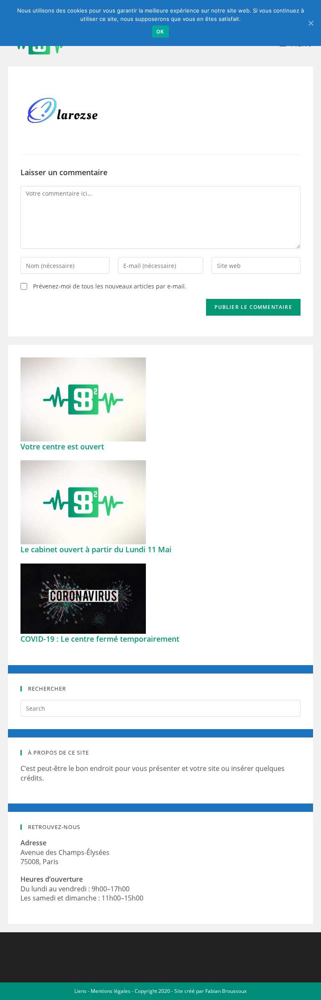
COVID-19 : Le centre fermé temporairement (99, 639)
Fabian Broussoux (226, 991)
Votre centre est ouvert (62, 446)
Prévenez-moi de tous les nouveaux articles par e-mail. (109, 286)
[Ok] (310, 23)
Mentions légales (110, 991)
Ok (160, 31)
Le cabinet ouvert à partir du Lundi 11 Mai (95, 549)
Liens (80, 991)
